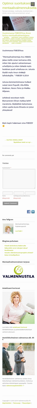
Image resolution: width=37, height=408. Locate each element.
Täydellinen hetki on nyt (22, 142)
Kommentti (6, 168)
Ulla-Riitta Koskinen (12, 41)
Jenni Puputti (6, 39)
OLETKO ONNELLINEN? (14, 140)
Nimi (6, 197)
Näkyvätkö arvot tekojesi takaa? (16, 248)
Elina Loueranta (23, 37)
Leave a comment (16, 43)
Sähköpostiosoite (19, 197)
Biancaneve (15, 37)
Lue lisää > (19, 231)
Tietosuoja (16, 403)
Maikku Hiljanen (15, 39)
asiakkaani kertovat (20, 327)
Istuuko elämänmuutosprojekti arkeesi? (19, 253)
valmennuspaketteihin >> (15, 386)
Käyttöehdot (6, 403)
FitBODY (31, 37)
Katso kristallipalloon (12, 255)
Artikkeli (6, 37)
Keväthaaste (9, 250)
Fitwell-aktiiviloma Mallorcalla (15, 246)
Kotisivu (27, 196)
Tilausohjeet (26, 403)
